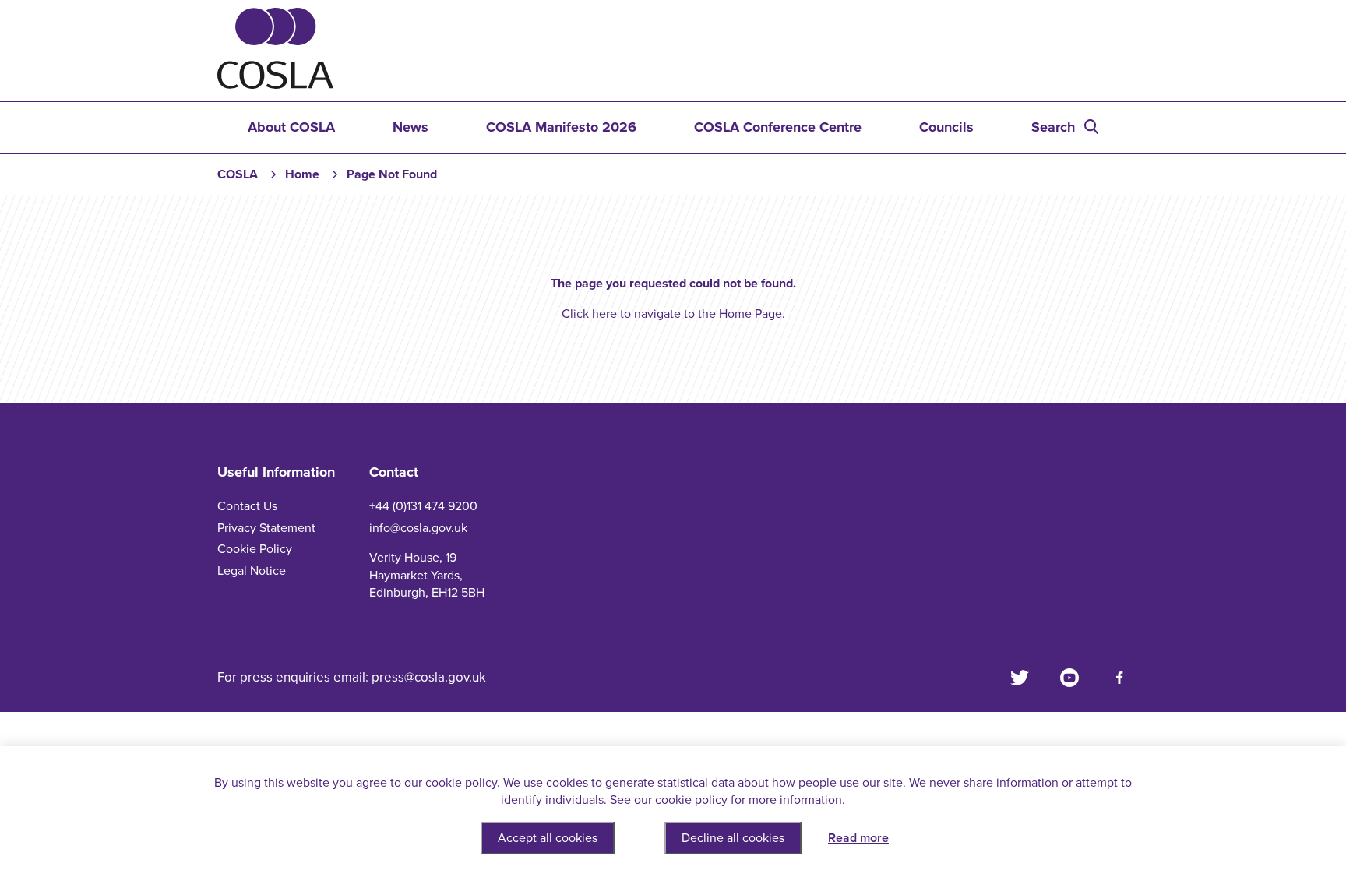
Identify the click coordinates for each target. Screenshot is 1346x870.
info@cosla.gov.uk (418, 528)
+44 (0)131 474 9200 (423, 506)
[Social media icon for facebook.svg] (1119, 677)
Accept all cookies (547, 838)
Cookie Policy (254, 549)
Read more (858, 838)
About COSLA (291, 127)
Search (1053, 127)
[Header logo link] (275, 85)
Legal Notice (251, 571)
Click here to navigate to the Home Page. (673, 314)
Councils (946, 127)
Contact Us (247, 506)
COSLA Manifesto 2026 (561, 127)
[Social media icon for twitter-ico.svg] (1019, 677)
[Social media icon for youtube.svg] (1069, 677)
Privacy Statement (266, 528)
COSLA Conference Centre (778, 127)
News (410, 127)
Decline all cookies (733, 838)
